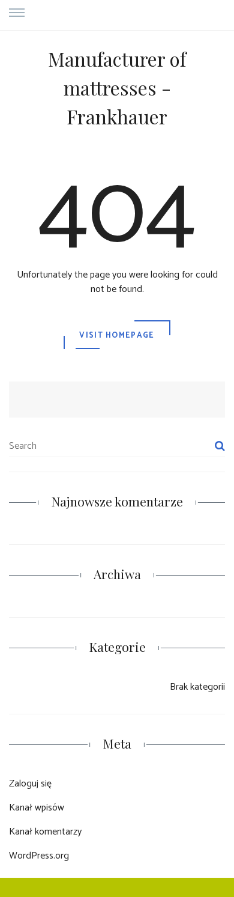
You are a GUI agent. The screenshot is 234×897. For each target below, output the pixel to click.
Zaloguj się (30, 784)
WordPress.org (39, 856)
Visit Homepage (116, 335)
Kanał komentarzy (45, 832)
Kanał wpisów (36, 808)
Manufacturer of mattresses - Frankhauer (117, 87)
